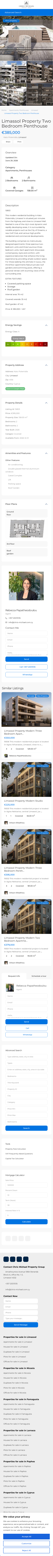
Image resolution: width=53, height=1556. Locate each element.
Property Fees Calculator (15, 1149)
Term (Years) (10, 1200)
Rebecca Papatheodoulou (21, 610)
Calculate (26, 1222)
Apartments (14, 110)
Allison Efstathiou (17, 823)
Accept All (26, 1536)
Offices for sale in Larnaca (15, 1455)
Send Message (21, 1325)
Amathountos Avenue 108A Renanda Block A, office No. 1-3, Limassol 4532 (20, 1275)
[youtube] (21, 1238)
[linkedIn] (14, 1238)
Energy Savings (13, 325)
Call (27, 667)
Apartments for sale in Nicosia (17, 1373)
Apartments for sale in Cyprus (16, 1497)
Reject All (26, 1550)
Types (9, 1063)
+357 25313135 (14, 618)
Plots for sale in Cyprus (13, 1512)
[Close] (50, 1514)
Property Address (14, 365)
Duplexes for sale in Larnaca (16, 1445)
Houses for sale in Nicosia (14, 1378)
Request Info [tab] (14, 976)
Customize (26, 1543)
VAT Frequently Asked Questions (19, 1154)
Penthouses (24, 110)
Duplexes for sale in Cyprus (15, 1507)
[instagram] (27, 1238)
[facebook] (8, 1238)
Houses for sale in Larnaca (15, 1440)
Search (26, 1128)
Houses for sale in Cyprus (14, 1502)
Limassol (34, 110)
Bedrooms (11, 1076)
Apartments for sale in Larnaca (17, 1435)
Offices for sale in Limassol (15, 1361)
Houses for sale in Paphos (14, 1471)
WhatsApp (27, 674)
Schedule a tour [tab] (39, 976)
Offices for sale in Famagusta (16, 1424)
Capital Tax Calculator (14, 1159)
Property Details (13, 403)
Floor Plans (11, 504)
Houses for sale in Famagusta (16, 1409)
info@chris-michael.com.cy (20, 622)
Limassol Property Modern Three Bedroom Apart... (23, 732)
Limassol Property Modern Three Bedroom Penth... (23, 869)
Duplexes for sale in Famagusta (17, 1414)
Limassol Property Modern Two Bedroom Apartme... (22, 939)
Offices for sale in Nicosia (14, 1393)
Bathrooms (12, 1122)
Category (11, 1102)
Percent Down (11, 1190)
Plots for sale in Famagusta (15, 1419)
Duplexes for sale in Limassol (16, 1352)
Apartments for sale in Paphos (17, 1466)
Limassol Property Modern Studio (23, 800)
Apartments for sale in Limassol (17, 1342)
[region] (26, 1534)
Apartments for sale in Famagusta (18, 1404)
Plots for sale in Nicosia (13, 1388)
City (9, 1096)
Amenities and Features (18, 453)
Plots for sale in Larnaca (14, 1450)
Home (4, 110)
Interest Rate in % (12, 1210)
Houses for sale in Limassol (15, 1347)
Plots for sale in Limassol (14, 1357)
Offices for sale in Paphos (14, 1486)
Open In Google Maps (15, 389)
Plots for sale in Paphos (14, 1481)
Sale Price (9, 1180)
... (41, 744)
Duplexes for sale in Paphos (15, 1476)
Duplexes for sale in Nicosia (15, 1383)
